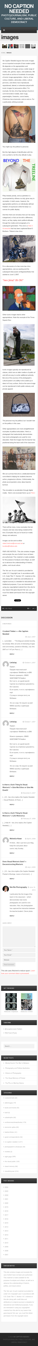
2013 (6, 1231)
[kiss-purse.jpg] (19, 404)
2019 (6, 1207)
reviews (7, 1151)
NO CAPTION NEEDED (19, 8)
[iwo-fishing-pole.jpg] (19, 175)
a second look (9, 1098)
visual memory (10, 1166)
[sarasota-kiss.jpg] (19, 344)
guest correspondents (12, 1137)
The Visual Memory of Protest (15, 1078)
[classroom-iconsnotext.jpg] (19, 458)
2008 (6, 1251)
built (6, 1112)
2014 (6, 1227)
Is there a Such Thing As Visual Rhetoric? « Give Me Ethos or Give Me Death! (18, 787)
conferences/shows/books (13, 1122)
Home (3, 53)
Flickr (33, 493)
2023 (6, 1191)
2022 (6, 1195)
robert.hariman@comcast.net (13, 543)
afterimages (9, 1103)
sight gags (8, 1156)
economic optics (10, 1127)
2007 (6, 1254)
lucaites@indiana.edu (10, 546)
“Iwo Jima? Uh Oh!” (13, 280)
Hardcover (7, 1011)
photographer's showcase (13, 1147)
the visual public (10, 1161)
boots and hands (10, 1108)
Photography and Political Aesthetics (17, 1068)
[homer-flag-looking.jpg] (19, 298)
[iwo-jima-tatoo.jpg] (19, 124)
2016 (6, 1219)
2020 (6, 1203)
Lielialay (13, 662)
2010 (6, 1243)
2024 (6, 1187)
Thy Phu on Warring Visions (14, 1083)
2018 (6, 1211)
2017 (6, 1215)
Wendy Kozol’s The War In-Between (17, 1063)
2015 (6, 1223)
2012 (6, 1235)
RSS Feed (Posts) (11, 1033)
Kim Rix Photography (18, 887)
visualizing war (10, 1171)
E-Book (30, 1011)
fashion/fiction (9, 1132)
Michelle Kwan (16, 839)
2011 (6, 1239)
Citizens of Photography (13, 1073)
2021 (6, 1199)
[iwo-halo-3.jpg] (19, 248)
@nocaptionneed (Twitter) (13, 1029)
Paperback (15, 1011)
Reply (12, 654)
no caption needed (11, 1142)
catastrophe (9, 1117)
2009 (6, 1246)
